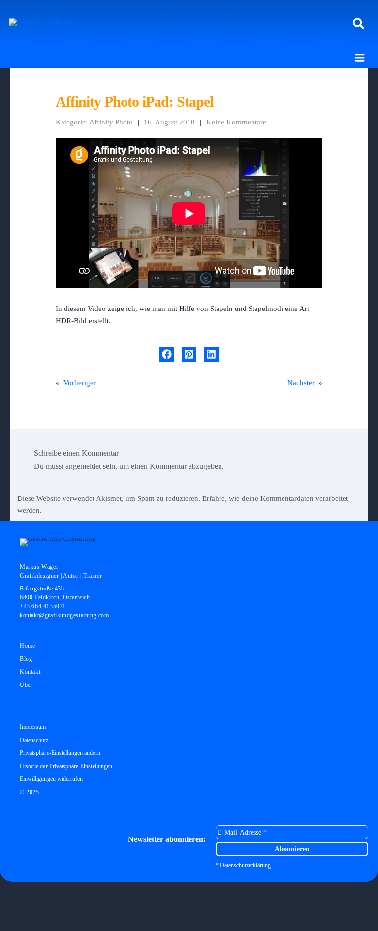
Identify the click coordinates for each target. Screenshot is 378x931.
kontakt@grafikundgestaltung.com (64, 615)
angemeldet (83, 466)
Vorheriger (79, 383)
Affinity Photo (111, 122)
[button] (359, 24)
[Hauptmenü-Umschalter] (360, 57)
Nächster (301, 383)
